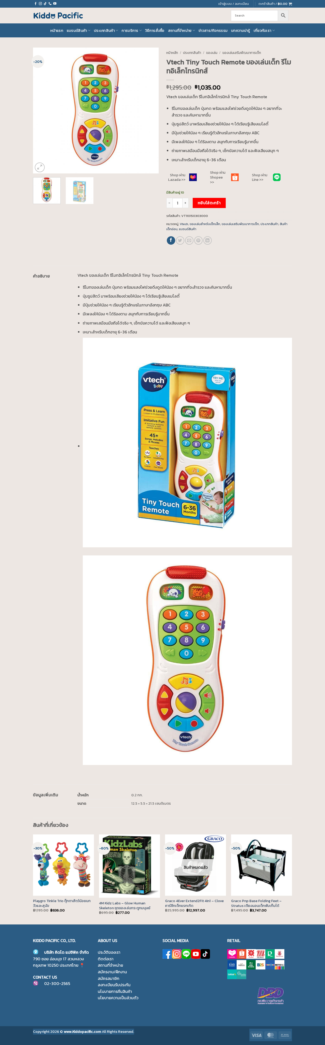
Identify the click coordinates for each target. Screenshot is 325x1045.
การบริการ (130, 30)
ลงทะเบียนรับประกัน (114, 985)
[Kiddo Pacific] (58, 15)
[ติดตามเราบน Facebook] (35, 4)
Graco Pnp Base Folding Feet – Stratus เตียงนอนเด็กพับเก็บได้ (256, 903)
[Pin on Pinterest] (198, 240)
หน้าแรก (56, 30)
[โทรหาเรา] (50, 4)
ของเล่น (211, 52)
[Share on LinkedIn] (207, 240)
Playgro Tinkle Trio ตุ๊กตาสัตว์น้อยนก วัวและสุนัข (62, 903)
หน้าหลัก (172, 52)
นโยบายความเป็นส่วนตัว (118, 998)
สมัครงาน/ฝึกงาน (112, 972)
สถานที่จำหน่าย (180, 30)
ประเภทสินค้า (104, 30)
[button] (275, 4)
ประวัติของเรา (109, 952)
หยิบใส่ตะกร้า (209, 203)
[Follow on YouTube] (54, 4)
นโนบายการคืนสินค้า (115, 991)
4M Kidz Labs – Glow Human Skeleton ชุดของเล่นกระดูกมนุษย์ (124, 905)
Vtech (184, 224)
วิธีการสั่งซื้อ (155, 30)
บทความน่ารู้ (240, 30)
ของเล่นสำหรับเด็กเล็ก (205, 224)
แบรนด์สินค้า (77, 30)
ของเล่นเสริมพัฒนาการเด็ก (241, 52)
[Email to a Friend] (189, 240)
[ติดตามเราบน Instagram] (40, 4)
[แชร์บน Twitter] (180, 240)
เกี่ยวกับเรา (262, 30)
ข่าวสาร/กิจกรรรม (213, 30)
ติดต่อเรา (105, 959)
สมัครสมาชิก (108, 978)
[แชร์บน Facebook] (171, 240)
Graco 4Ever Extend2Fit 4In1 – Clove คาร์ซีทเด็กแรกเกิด (194, 903)
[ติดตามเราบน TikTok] (45, 4)
